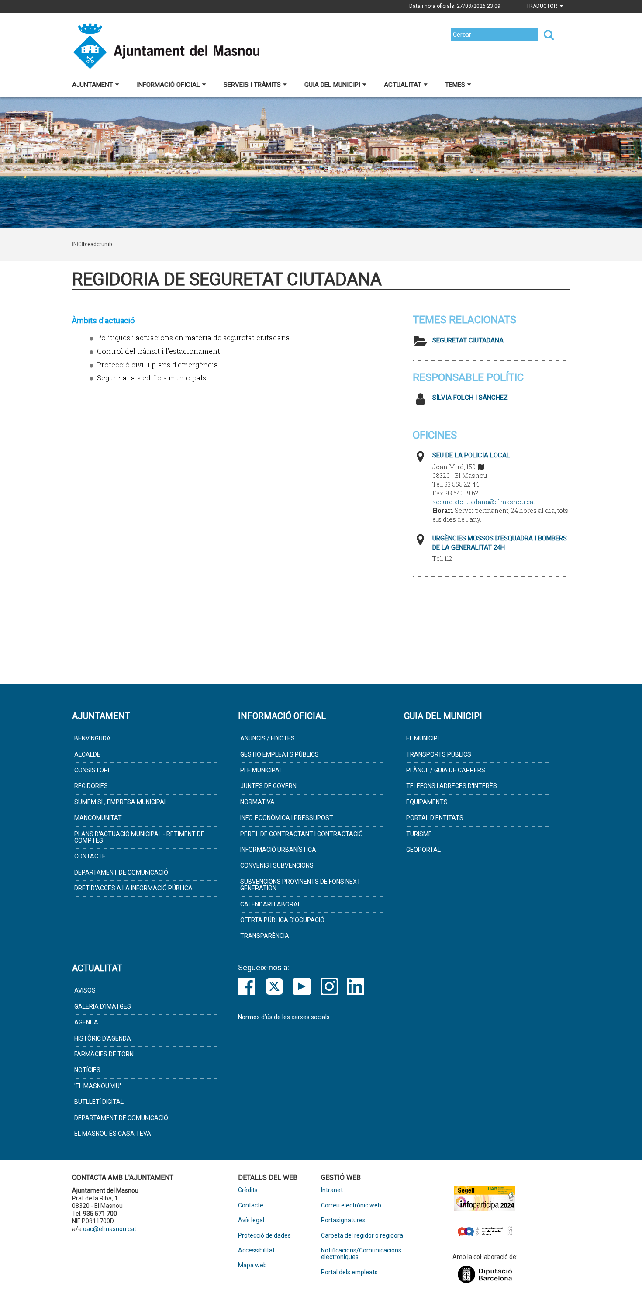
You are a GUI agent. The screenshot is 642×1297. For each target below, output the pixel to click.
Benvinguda (92, 738)
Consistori (91, 770)
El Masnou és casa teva (112, 1133)
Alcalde (87, 754)
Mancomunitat (98, 817)
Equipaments (427, 802)
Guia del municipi (332, 85)
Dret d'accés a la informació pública (133, 888)
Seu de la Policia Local (471, 455)
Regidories (91, 785)
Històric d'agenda (102, 1038)
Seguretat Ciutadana (468, 340)
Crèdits (248, 1190)
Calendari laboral (270, 904)
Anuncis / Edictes (267, 738)
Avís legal (251, 1220)
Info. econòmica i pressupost (286, 817)
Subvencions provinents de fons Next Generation (300, 885)
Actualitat (402, 85)
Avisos (85, 990)
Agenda (86, 1022)
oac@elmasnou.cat (109, 1228)
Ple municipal (261, 770)
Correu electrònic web (351, 1205)
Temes (455, 85)
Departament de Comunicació (121, 872)
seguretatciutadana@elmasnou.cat (483, 502)
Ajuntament (92, 85)
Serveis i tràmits (252, 85)
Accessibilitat (256, 1250)
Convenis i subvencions (277, 865)
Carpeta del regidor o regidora (362, 1235)
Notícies (87, 1069)
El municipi (422, 738)
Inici (77, 244)
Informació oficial (168, 85)
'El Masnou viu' (97, 1086)
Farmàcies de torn (104, 1054)
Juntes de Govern (268, 785)
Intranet (332, 1190)
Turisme (419, 833)
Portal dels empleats (349, 1272)
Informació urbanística (278, 849)
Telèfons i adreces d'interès (451, 785)
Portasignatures (343, 1220)
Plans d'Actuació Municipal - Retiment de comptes (139, 837)
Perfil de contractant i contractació (301, 833)
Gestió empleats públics (279, 754)
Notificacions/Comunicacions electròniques (361, 1253)
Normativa (257, 802)
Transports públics (438, 754)
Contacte (90, 856)
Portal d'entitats (434, 817)
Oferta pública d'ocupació (282, 920)
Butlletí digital (99, 1101)
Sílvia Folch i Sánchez (470, 397)
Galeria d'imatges (102, 1006)
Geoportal (423, 849)
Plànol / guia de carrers (445, 770)
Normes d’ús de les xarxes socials (284, 1016)
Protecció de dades (264, 1235)
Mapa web (252, 1265)
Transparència (264, 935)
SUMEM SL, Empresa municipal (120, 802)
